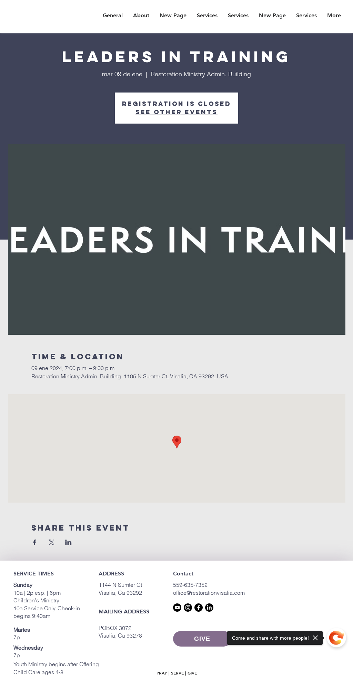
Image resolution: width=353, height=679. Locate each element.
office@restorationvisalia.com (209, 592)
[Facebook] (198, 607)
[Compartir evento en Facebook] (34, 542)
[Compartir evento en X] (51, 542)
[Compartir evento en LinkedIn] (68, 542)
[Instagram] (188, 607)
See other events (176, 112)
